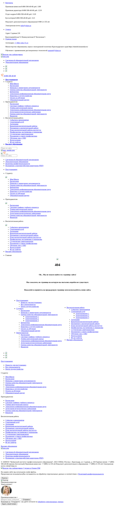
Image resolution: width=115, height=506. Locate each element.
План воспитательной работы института (25, 130)
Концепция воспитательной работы (23, 126)
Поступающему (11, 169)
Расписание (14, 86)
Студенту (19, 308)
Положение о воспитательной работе (24, 128)
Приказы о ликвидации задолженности (25, 88)
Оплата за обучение (17, 98)
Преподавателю (22, 333)
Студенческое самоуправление (21, 134)
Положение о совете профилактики (23, 136)
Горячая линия (11, 39)
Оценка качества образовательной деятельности (28, 90)
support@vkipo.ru (54, 50)
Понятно (4, 478)
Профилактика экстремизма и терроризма (26, 132)
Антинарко (14, 124)
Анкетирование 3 (32, 321)
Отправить (26, 503)
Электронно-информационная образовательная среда (30, 94)
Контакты (9, 3)
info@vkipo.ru (26, 26)
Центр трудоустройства (30, 306)
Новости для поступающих (31, 302)
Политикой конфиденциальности (91, 474)
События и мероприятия (19, 120)
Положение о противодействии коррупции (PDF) (24, 166)
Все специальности (28, 304)
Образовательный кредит (19, 100)
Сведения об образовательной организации (22, 60)
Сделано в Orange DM (31, 468)
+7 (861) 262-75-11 (21, 43)
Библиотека (14, 92)
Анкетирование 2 (32, 319)
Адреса (8, 29)
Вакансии (13, 116)
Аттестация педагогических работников (25, 112)
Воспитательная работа (75, 307)
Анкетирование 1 (32, 317)
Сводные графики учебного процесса (24, 106)
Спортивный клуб (17, 122)
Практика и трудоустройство (21, 96)
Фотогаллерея (15, 140)
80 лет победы (15, 142)
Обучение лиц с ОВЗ (18, 138)
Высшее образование (13, 251)
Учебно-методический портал (21, 108)
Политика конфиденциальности (17, 164)
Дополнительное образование (16, 62)
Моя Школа (14, 84)
